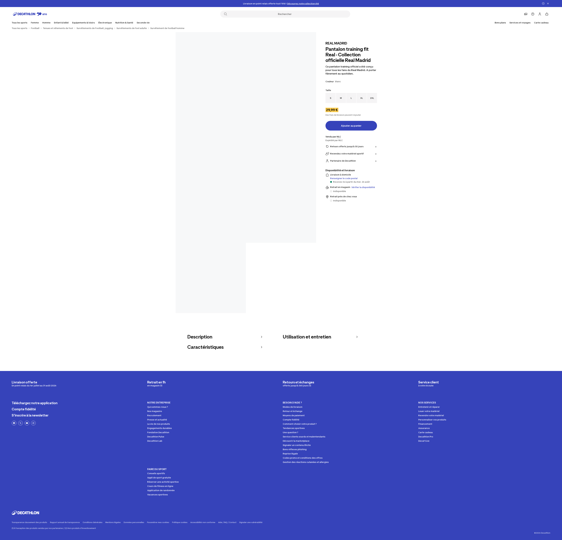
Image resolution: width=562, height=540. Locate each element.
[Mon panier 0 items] (546, 14)
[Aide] (532, 14)
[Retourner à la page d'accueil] (30, 14)
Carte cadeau (541, 22)
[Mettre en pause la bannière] (543, 3)
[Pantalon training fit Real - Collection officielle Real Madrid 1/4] (281, 67)
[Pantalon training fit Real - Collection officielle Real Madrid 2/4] (211, 67)
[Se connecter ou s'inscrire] (539, 14)
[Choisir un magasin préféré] (525, 14)
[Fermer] (548, 3)
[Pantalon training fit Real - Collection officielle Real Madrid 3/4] (246, 172)
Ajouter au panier (351, 125)
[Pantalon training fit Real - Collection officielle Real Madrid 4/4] (211, 278)
